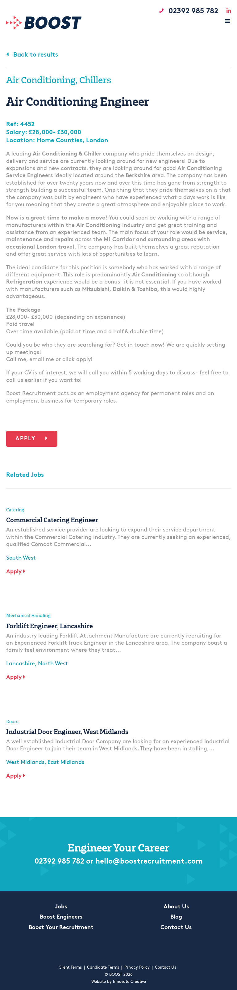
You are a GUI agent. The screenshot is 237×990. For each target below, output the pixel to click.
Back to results (35, 55)
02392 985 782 (59, 861)
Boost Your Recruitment (61, 928)
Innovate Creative (129, 982)
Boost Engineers (61, 917)
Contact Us (176, 928)
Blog (176, 917)
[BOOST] (44, 28)
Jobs (61, 907)
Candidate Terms (103, 968)
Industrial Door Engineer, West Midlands (67, 731)
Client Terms (70, 968)
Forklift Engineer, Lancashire (49, 625)
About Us (176, 907)
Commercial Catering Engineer (52, 519)
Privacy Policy (137, 968)
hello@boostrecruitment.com (149, 861)
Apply (26, 439)
